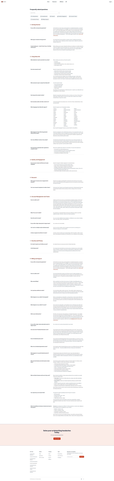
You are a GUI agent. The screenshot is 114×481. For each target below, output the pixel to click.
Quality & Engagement (63, 16)
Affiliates (61, 1)
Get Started (57, 438)
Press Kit (49, 457)
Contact (49, 455)
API (66, 1)
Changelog (59, 457)
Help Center (41, 455)
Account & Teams (74, 16)
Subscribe (81, 456)
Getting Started (35, 16)
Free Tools (31, 451)
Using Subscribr (44, 16)
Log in (111, 1)
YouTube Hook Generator (33, 461)
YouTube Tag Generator (33, 463)
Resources (54, 1)
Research (53, 16)
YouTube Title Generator (33, 456)
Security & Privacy (35, 19)
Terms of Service (60, 455)
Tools (48, 1)
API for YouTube (41, 457)
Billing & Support (46, 19)
